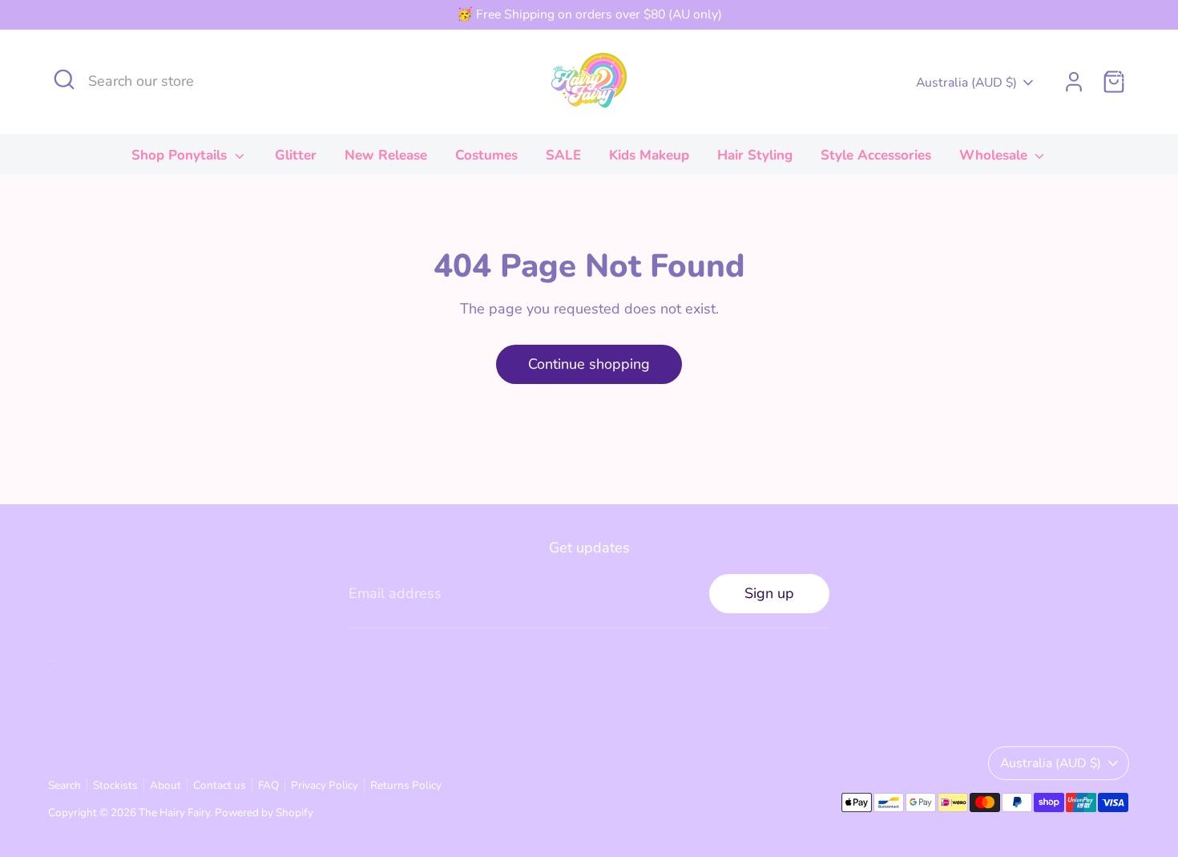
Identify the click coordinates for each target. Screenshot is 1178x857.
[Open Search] (64, 79)
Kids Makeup (649, 155)
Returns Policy (406, 785)
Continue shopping (589, 364)
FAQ (268, 785)
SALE (563, 155)
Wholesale (995, 155)
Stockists (115, 785)
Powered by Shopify (264, 812)
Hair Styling (755, 155)
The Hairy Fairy (174, 812)
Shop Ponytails (181, 155)
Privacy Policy (324, 785)
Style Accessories (876, 155)
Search (64, 785)
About (165, 785)
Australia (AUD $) (966, 82)
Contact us (219, 785)
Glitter (296, 155)
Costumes (486, 155)
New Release (386, 155)
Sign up (769, 593)
